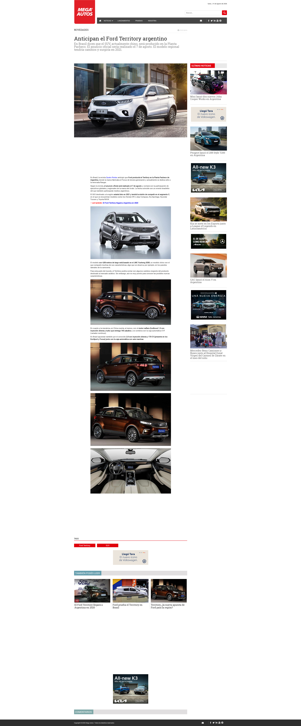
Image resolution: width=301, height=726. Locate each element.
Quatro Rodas (111, 177)
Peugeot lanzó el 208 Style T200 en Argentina (207, 154)
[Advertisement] (130, 155)
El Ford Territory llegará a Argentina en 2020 (120, 203)
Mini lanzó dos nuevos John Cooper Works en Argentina (206, 98)
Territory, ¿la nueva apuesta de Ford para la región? (168, 606)
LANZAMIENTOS (124, 21)
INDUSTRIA (152, 21)
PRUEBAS (139, 21)
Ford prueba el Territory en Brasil (127, 606)
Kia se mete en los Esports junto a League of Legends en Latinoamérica (208, 226)
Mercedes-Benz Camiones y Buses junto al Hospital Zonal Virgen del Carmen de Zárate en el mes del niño (208, 354)
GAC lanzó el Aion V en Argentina (203, 281)
